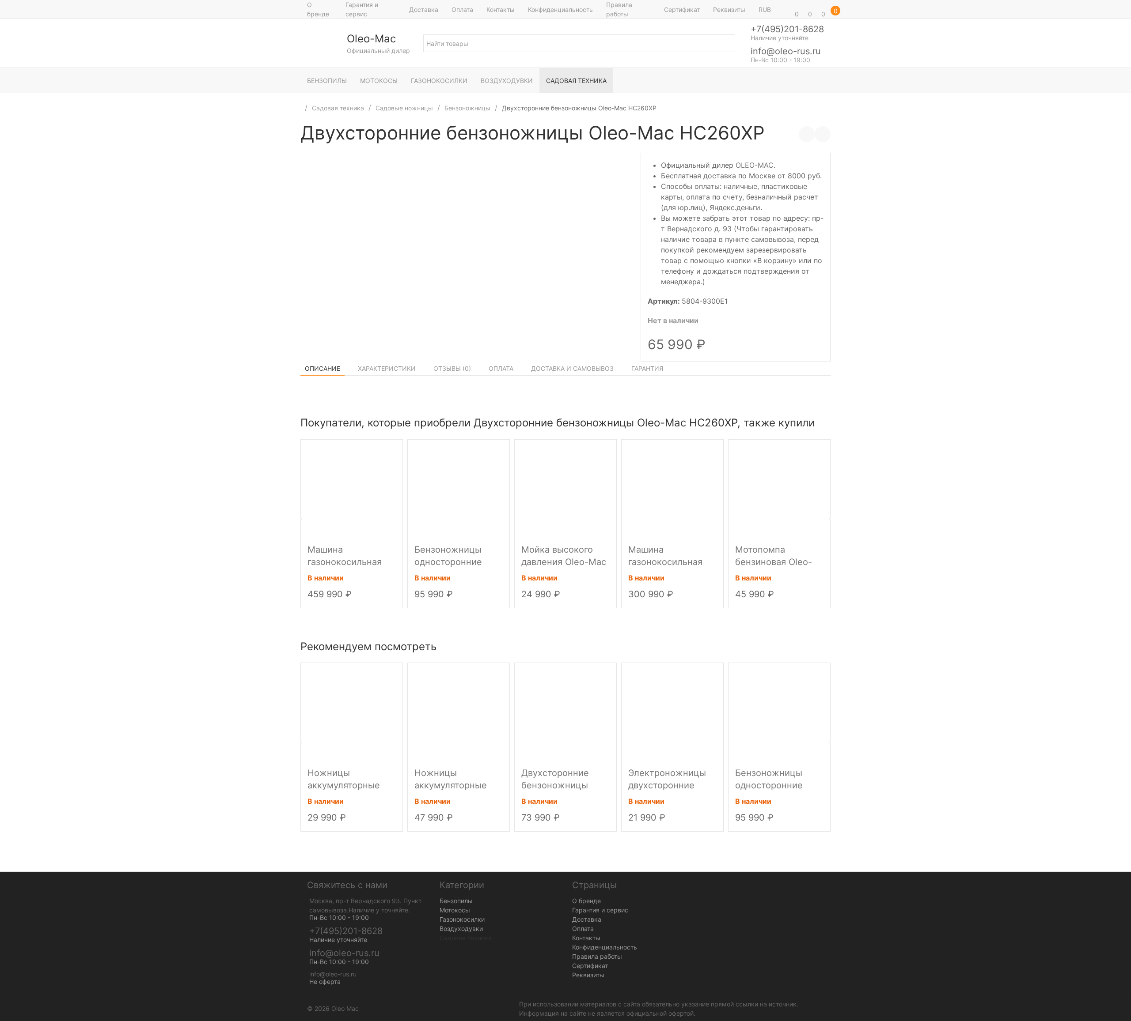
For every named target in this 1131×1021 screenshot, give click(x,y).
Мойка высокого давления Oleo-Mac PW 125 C (563, 562)
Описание (322, 368)
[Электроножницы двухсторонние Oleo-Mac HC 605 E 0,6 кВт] (672, 712)
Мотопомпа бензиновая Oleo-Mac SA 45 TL (773, 562)
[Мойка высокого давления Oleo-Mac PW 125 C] (565, 489)
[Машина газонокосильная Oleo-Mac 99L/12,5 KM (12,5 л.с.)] (672, 489)
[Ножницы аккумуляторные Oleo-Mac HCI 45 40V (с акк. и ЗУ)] (458, 712)
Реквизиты (729, 9)
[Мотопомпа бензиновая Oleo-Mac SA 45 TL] (779, 489)
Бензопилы (327, 80)
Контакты (500, 9)
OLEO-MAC (755, 165)
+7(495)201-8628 (787, 29)
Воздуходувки (507, 80)
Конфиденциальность (560, 9)
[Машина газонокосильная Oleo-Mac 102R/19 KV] (351, 489)
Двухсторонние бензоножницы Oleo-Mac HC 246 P (563, 785)
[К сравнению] (807, 134)
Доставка (423, 9)
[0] (784, 9)
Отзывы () (452, 368)
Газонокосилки (439, 80)
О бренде (318, 9)
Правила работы (619, 9)
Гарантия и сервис (361, 9)
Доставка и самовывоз (572, 368)
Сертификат (682, 9)
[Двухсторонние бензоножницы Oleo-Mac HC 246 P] (565, 712)
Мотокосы (379, 80)
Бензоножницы (467, 108)
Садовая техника (576, 80)
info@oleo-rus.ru (786, 51)
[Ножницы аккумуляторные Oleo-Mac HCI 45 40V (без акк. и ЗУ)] (351, 712)
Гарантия (647, 368)
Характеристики (387, 368)
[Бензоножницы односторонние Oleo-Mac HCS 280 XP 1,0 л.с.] (458, 489)
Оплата (462, 9)
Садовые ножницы (404, 108)
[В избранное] (823, 134)
